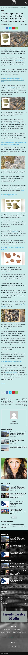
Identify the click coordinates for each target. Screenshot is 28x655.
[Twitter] (10, 28)
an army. (23, 190)
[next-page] (4, 453)
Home (2, 7)
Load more (13, 517)
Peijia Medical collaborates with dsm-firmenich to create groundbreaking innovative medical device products (21, 402)
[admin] (2, 24)
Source (3, 383)
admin (5, 24)
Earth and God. (15, 123)
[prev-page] (2, 453)
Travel (6, 7)
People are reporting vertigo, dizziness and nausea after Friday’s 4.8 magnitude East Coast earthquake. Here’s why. (13, 526)
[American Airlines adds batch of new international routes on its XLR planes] (5, 448)
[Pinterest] (13, 28)
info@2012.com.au (11, 637)
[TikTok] (15, 646)
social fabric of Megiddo (11, 372)
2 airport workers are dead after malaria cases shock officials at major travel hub (17, 440)
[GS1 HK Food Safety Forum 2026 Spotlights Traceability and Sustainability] (5, 504)
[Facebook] (7, 28)
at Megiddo (15, 231)
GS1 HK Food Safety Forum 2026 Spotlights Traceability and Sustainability (17, 503)
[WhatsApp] (16, 28)
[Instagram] (12, 646)
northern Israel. (19, 60)
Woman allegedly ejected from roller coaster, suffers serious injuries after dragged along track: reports (18, 433)
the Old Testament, (10, 87)
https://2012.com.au (14, 423)
